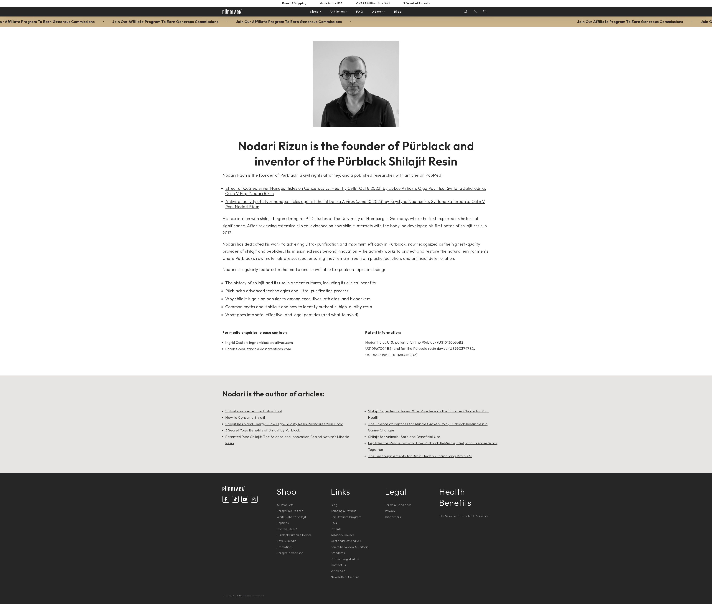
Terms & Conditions (398, 505)
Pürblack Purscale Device (294, 535)
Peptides (283, 523)
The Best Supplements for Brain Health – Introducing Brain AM (420, 456)
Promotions (285, 547)
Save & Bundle (286, 541)
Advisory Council (342, 535)
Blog (334, 505)
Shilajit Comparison (290, 553)
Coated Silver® (287, 529)
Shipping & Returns (343, 511)
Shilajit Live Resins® (290, 511)
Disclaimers (393, 517)
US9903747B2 (462, 348)
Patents (336, 529)
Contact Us (338, 565)
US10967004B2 (378, 348)
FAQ (334, 523)
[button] (465, 11)
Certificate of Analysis (346, 541)
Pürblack (237, 595)
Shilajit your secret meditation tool (253, 411)
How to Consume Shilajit (245, 417)
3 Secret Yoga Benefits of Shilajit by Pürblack (262, 430)
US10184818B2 (377, 355)
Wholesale (338, 571)
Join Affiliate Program (346, 517)
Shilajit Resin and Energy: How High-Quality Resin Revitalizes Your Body (284, 424)
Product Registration (345, 559)
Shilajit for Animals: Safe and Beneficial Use (404, 436)
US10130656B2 (450, 342)
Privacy (390, 511)
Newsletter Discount (345, 577)
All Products (285, 505)
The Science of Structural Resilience (464, 516)
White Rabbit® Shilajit (291, 517)
